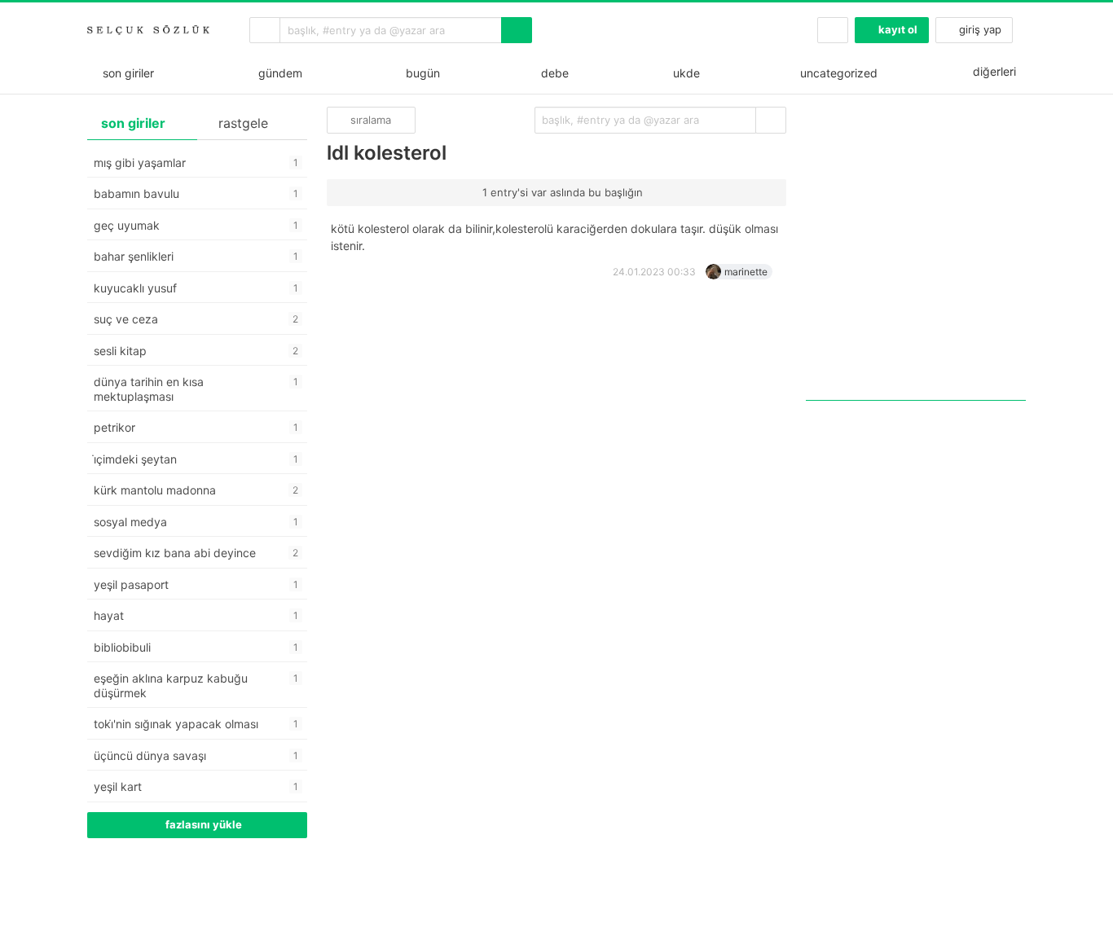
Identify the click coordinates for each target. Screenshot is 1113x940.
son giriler (125, 73)
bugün (419, 73)
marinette (746, 272)
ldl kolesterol (387, 153)
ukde (683, 73)
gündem (277, 73)
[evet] (770, 120)
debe (553, 73)
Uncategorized (837, 73)
